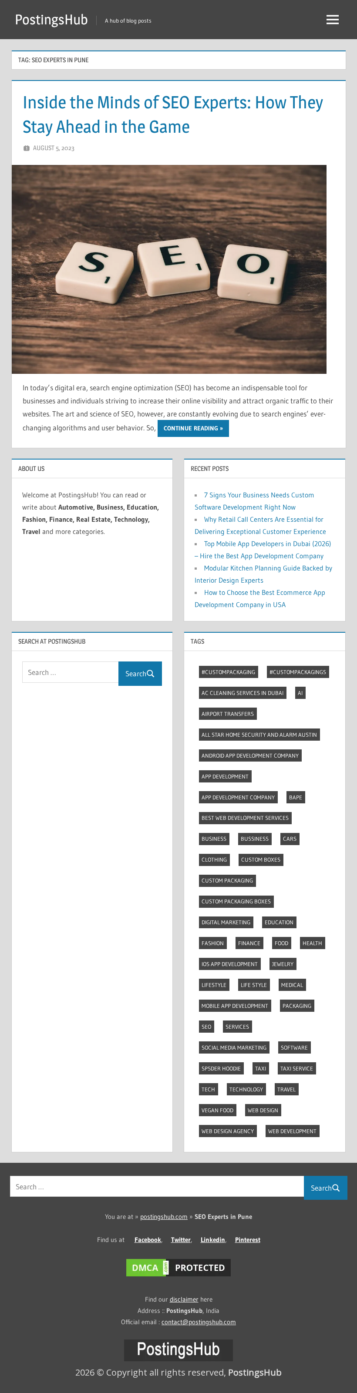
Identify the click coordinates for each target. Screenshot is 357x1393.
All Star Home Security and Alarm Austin (259, 734)
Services (237, 1026)
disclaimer (184, 1299)
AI (300, 692)
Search (135, 673)
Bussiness (255, 838)
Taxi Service (296, 1068)
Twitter (181, 1239)
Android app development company (250, 755)
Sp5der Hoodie (221, 1068)
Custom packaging (227, 880)
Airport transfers (228, 713)
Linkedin (213, 1239)
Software (294, 1047)
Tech (208, 1089)
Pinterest (247, 1239)
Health (312, 943)
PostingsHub (51, 19)
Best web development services (245, 817)
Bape (295, 797)
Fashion (213, 943)
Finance (249, 943)
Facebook (148, 1239)
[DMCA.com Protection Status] (178, 1276)
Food (281, 943)
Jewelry (282, 963)
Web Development (292, 1131)
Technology (246, 1089)
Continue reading (191, 428)
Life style (254, 984)
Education (279, 922)
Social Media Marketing (234, 1047)
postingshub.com (164, 1216)
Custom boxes (260, 859)
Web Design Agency (228, 1131)
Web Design (263, 1110)
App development (225, 776)
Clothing (214, 859)
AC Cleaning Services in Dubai (242, 692)
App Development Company (238, 797)
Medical (292, 984)
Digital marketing (226, 922)
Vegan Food (217, 1110)
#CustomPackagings (297, 671)
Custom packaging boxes (236, 901)
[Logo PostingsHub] (178, 1359)
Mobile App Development (235, 1005)
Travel (286, 1089)
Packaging (297, 1005)
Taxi (260, 1068)
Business (214, 838)
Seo (206, 1026)
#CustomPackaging (228, 671)
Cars (289, 838)
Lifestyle (214, 984)
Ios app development (230, 963)
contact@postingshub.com (199, 1322)
